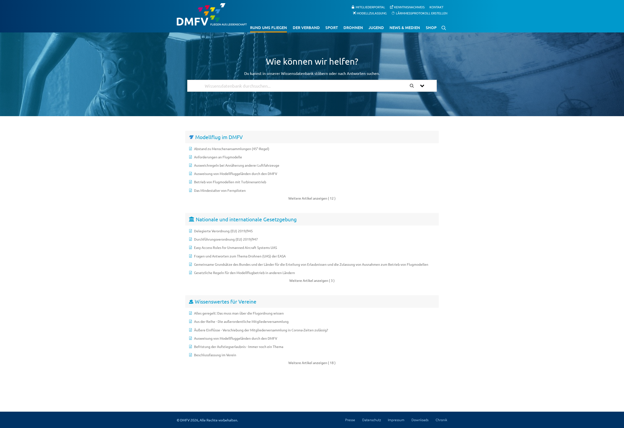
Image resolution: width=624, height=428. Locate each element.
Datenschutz (371, 419)
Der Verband (306, 27)
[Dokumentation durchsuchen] (414, 86)
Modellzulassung (372, 13)
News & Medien (405, 27)
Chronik (441, 419)
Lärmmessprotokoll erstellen (421, 13)
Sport (331, 27)
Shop (431, 27)
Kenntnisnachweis (409, 7)
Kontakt (436, 7)
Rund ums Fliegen (268, 27)
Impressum (396, 419)
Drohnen (353, 27)
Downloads (420, 419)
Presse (350, 419)
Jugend (376, 27)
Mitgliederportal (370, 7)
